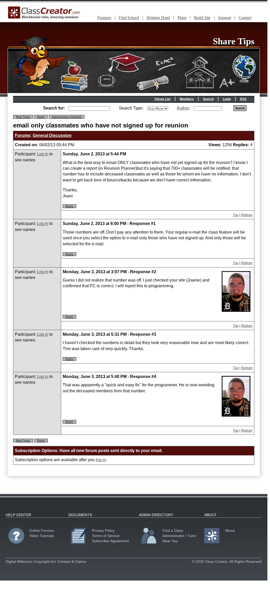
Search (208, 99)
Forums (22, 135)
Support (224, 17)
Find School (129, 17)
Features (104, 17)
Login (227, 99)
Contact (245, 17)
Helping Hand (158, 17)
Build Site (202, 17)
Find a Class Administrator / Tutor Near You (179, 535)
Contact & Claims (72, 561)
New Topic (23, 116)
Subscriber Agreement (110, 541)
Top (235, 215)
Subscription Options (66, 116)
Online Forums (41, 530)
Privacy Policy (103, 530)
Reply (41, 116)
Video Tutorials (41, 536)
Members (187, 99)
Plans (182, 17)
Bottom (247, 215)
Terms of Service (106, 536)
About (230, 530)
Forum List (163, 99)
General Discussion (52, 135)
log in (101, 459)
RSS (243, 99)
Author (183, 108)
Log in (42, 154)
